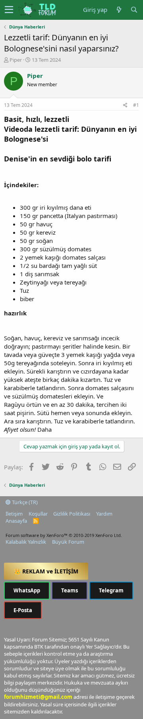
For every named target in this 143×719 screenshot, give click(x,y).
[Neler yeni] (118, 9)
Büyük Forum (68, 541)
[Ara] (133, 9)
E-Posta (23, 610)
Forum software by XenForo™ (64, 535)
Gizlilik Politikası (71, 513)
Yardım (104, 513)
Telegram (111, 590)
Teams (69, 590)
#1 (136, 105)
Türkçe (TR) (24, 502)
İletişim (14, 513)
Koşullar (38, 513)
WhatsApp (27, 590)
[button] (9, 10)
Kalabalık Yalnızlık (26, 541)
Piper (16, 59)
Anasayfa (16, 520)
